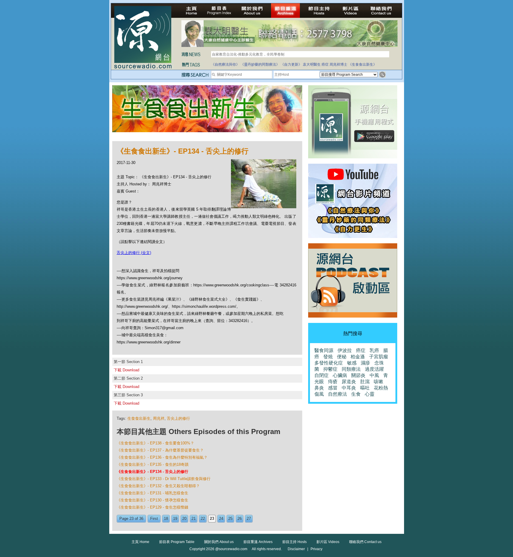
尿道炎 (349, 381)
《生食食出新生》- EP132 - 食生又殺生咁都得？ (158, 486)
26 (240, 518)
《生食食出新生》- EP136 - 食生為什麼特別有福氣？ (162, 457)
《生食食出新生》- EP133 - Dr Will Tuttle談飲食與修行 (163, 478)
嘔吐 (365, 387)
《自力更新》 (291, 64)
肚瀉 (365, 381)
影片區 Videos (327, 542)
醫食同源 (323, 350)
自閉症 (321, 375)
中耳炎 (349, 387)
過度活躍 (374, 369)
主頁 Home (140, 542)
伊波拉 (345, 350)
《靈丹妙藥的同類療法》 (260, 64)
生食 (356, 394)
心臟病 (340, 375)
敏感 (352, 362)
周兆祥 (158, 418)
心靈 (369, 394)
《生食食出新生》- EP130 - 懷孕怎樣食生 (152, 500)
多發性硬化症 (328, 362)
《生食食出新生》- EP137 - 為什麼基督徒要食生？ (160, 450)
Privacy (316, 549)
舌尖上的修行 (178, 418)
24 (221, 518)
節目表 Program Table (176, 542)
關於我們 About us (219, 542)
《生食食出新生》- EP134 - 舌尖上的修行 (152, 471)
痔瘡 (333, 381)
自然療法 (337, 394)
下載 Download (126, 370)
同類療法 (351, 369)
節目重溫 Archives (258, 542)
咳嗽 (378, 381)
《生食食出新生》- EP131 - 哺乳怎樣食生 (152, 493)
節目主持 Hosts (294, 542)
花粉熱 (381, 387)
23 (212, 518)
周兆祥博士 (338, 64)
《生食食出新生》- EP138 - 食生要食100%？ (155, 443)
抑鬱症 (330, 369)
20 (184, 518)
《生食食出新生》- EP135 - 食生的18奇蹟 (153, 464)
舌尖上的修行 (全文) (134, 252)
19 (175, 518)
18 (166, 518)
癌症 (325, 64)
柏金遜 (358, 356)
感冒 (333, 387)
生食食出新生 (139, 418)
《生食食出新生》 (362, 64)
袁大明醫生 (312, 64)
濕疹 (365, 362)
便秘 (341, 356)
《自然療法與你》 (225, 64)
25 (230, 518)
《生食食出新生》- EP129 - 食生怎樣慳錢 (152, 507)
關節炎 (358, 375)
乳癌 (374, 350)
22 (203, 518)
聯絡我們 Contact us (365, 542)
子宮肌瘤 (378, 356)
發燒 (328, 356)
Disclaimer (296, 549)
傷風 (319, 394)
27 (249, 518)
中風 (374, 375)
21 (193, 518)
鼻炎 (319, 387)
